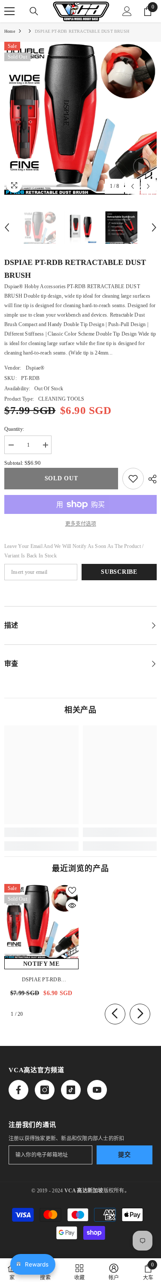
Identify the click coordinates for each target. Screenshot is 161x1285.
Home (9, 31)
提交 (124, 1154)
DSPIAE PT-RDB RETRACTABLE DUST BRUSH (41, 980)
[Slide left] (115, 1014)
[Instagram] (45, 1090)
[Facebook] (18, 1090)
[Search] (34, 11)
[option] (80, 118)
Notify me (41, 964)
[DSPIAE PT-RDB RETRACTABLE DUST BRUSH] (41, 921)
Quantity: (14, 429)
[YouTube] (97, 1090)
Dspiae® (35, 368)
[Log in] (127, 11)
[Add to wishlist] (133, 478)
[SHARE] (150, 479)
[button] (132, 186)
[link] (41, 832)
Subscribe (119, 572)
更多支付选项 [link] (80, 524)
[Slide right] (140, 1014)
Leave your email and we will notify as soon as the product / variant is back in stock (73, 551)
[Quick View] (72, 905)
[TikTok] (71, 1090)
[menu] (9, 11)
